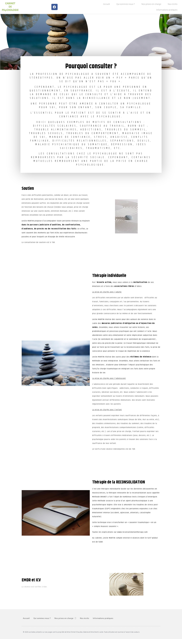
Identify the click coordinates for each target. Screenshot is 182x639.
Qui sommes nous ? (125, 4)
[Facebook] (54, 7)
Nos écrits (172, 4)
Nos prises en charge (151, 4)
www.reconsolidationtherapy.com (132, 532)
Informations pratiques (166, 10)
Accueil (106, 4)
